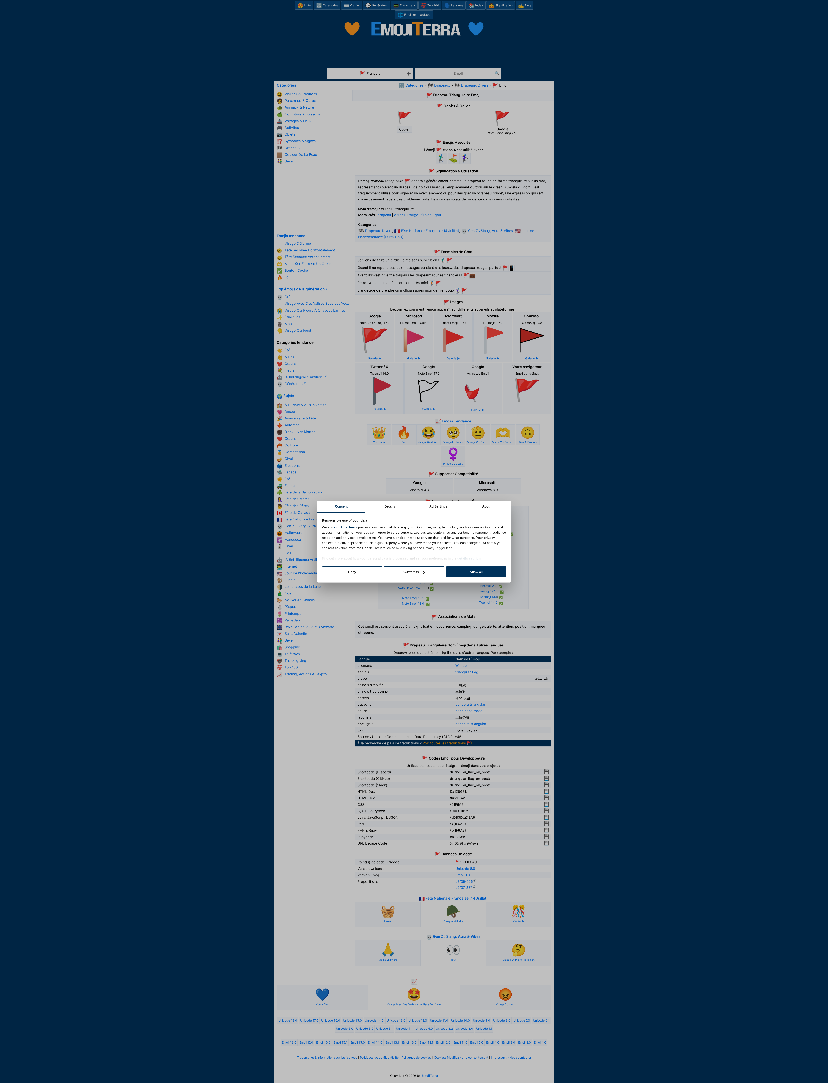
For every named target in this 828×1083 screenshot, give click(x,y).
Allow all (476, 572)
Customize (411, 572)
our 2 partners (345, 527)
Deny (352, 572)
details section (469, 558)
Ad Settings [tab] (438, 506)
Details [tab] (389, 506)
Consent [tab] (341, 506)
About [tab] (487, 506)
